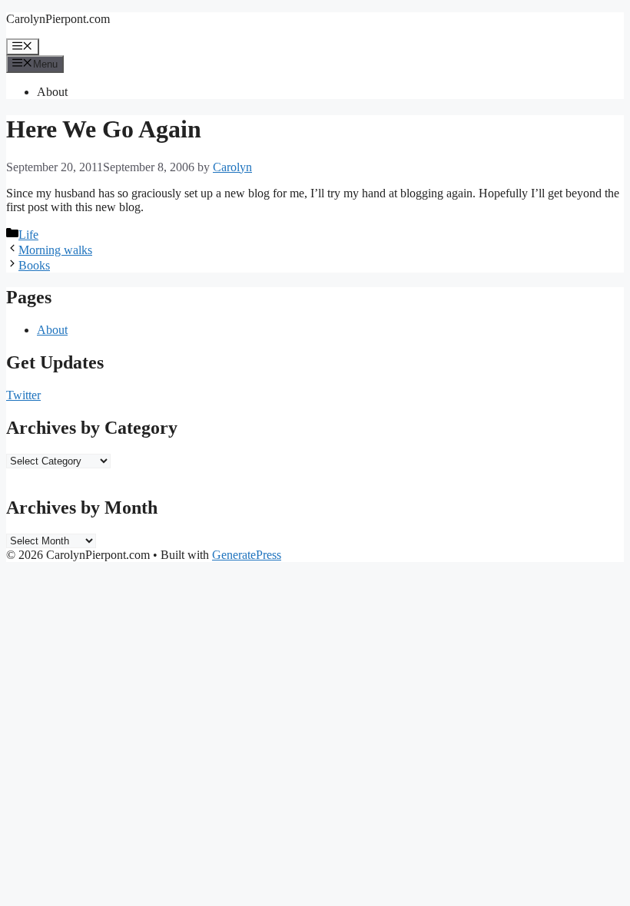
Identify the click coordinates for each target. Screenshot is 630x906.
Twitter (23, 395)
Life (28, 234)
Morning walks (55, 249)
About (52, 91)
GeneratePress (246, 554)
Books (34, 265)
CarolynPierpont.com (58, 18)
